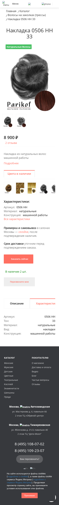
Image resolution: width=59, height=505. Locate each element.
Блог (34, 375)
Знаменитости (11, 388)
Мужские (8, 367)
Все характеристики (17, 219)
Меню (15, 3)
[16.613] (31, 188)
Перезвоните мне (19, 281)
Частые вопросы (40, 380)
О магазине (38, 363)
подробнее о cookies (18, 476)
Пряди (7, 396)
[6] (8, 188)
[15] (20, 188)
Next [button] (49, 44)
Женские (8, 363)
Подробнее (11, 163)
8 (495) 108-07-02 (29, 444)
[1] (43, 188)
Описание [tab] (17, 303)
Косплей (8, 384)
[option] (29, 77)
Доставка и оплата (41, 367)
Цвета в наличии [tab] (19, 173)
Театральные (11, 380)
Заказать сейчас (19, 258)
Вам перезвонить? (29, 459)
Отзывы (36, 384)
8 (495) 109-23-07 (29, 450)
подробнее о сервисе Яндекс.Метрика (26, 481)
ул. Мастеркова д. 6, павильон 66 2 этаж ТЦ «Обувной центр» (29, 413)
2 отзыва (11, 143)
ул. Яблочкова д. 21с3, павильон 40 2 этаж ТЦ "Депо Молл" (29, 431)
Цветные (8, 375)
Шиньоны (9, 392)
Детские (8, 371)
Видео (35, 371)
